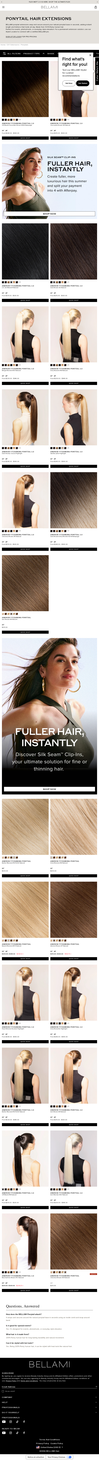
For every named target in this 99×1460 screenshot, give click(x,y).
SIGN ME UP (24, 743)
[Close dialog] (96, 701)
